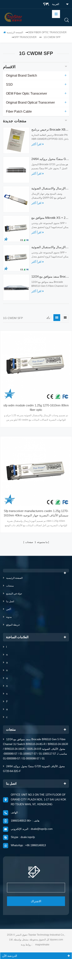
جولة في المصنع (14, 593)
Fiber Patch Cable (19, 111)
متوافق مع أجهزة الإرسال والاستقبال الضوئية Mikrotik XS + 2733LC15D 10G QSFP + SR (50, 247)
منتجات (10, 585)
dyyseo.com (56, 939)
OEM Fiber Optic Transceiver (47, 32)
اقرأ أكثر (36, 144)
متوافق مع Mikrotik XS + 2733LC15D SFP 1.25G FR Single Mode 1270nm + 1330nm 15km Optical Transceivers (50, 217)
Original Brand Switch (21, 75)
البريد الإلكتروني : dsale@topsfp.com (32, 828)
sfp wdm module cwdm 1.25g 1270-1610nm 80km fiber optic (36, 407)
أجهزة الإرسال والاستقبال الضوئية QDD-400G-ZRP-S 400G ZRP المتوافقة (50, 188)
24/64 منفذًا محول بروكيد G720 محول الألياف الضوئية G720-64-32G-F (50, 159)
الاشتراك (36, 901)
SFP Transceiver (25, 37)
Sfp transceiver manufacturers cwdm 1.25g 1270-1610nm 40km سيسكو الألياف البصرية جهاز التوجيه (36, 513)
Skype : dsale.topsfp (23, 837)
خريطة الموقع (13, 624)
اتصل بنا (10, 601)
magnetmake (42, 944)
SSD (9, 84)
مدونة (9, 617)
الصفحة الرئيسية (15, 32)
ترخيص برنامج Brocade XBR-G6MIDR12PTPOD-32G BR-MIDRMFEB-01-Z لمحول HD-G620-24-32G (50, 129)
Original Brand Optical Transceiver (30, 102)
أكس (8, 609)
